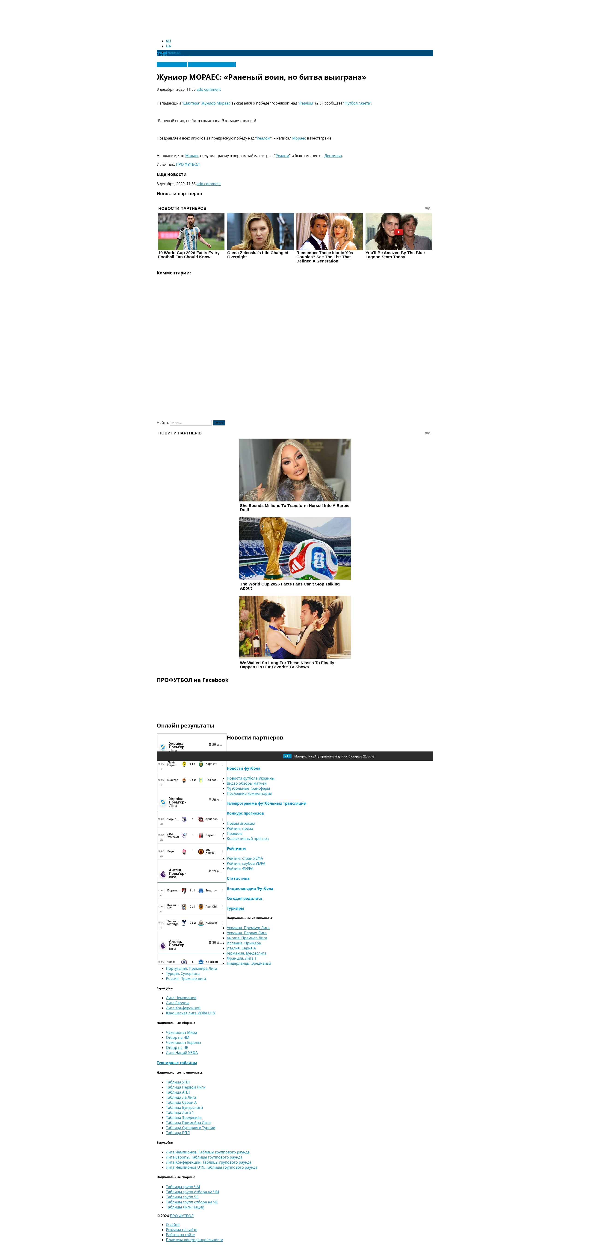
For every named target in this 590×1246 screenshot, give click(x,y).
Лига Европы (177, 1002)
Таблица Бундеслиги (184, 1107)
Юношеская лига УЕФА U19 (190, 1013)
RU (168, 41)
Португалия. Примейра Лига (191, 968)
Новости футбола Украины (212, 64)
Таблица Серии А (181, 1102)
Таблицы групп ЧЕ (182, 1196)
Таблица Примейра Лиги (188, 1122)
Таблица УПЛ (178, 1082)
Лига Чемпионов (172, 64)
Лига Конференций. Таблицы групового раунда (208, 1162)
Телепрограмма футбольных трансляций (267, 803)
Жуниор (208, 103)
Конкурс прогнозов (245, 813)
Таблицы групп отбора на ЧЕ (192, 1202)
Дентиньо (333, 155)
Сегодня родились (245, 898)
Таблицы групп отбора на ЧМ (192, 1191)
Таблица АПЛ (178, 1092)
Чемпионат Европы (183, 1042)
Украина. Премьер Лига (248, 927)
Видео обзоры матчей (247, 783)
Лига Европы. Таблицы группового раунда (204, 1157)
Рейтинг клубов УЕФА (246, 863)
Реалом (306, 103)
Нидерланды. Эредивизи (249, 963)
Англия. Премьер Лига (247, 937)
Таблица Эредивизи (184, 1117)
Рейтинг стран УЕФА (245, 858)
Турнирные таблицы (177, 1062)
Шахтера (191, 103)
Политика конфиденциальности (194, 1239)
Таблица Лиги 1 (180, 1112)
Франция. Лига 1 (242, 958)
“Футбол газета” (357, 103)
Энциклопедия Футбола (250, 888)
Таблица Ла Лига (181, 1097)
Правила (234, 833)
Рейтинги (236, 848)
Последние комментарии (249, 793)
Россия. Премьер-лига (186, 978)
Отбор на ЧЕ (177, 1047)
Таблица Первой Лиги (186, 1087)
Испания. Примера (244, 943)
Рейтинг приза (240, 828)
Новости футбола (243, 768)
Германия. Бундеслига (246, 953)
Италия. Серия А (241, 948)
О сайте (173, 1224)
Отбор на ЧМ (177, 1037)
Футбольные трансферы (248, 788)
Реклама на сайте (181, 1229)
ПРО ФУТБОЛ (188, 164)
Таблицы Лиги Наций (185, 1207)
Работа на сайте (180, 1234)
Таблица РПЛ (178, 1132)
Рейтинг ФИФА (240, 868)
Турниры (235, 908)
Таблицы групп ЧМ (183, 1186)
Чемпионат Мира (181, 1032)
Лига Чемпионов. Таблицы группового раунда (208, 1152)
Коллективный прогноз (248, 838)
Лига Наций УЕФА (182, 1052)
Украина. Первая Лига (247, 932)
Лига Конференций (183, 1007)
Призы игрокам (241, 823)
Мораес (223, 103)
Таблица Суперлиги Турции (190, 1127)
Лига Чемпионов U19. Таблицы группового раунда (211, 1167)
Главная (173, 52)
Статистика (238, 878)
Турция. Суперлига (183, 973)
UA (168, 46)
